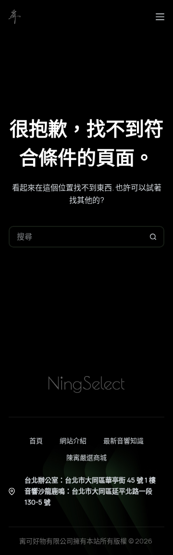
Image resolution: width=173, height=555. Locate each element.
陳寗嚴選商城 (86, 457)
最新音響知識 (123, 441)
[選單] (160, 16)
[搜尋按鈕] (153, 237)
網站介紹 (73, 441)
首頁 (36, 441)
